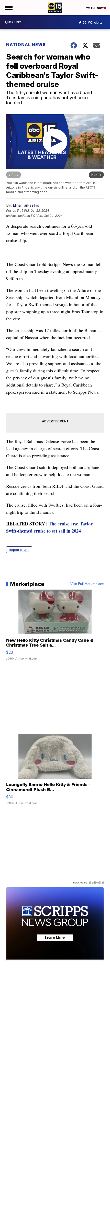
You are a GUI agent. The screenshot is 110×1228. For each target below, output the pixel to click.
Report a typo (19, 550)
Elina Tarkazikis (26, 205)
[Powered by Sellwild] (96, 882)
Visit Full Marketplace (87, 584)
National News (26, 44)
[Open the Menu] (8, 7)
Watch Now (95, 7)
